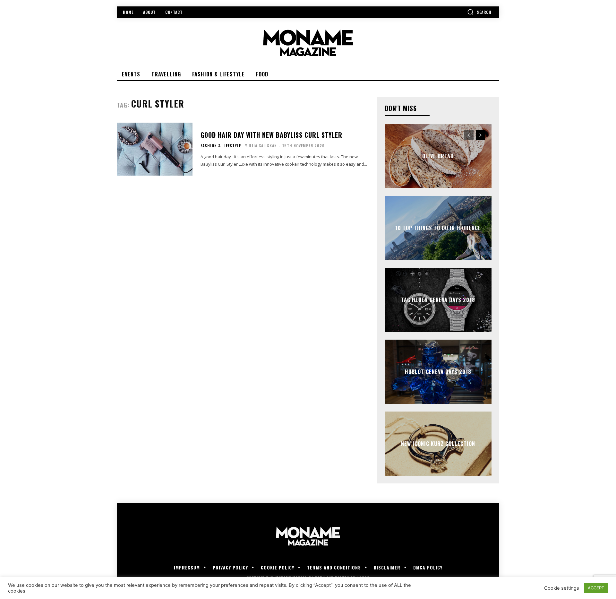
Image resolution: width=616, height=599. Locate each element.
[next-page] (480, 135)
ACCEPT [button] (596, 587)
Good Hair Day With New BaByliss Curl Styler (271, 135)
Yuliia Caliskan (261, 145)
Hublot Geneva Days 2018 (438, 372)
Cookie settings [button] (561, 588)
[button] (479, 12)
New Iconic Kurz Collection (438, 443)
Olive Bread (438, 156)
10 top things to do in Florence (438, 228)
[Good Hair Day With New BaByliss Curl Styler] (155, 149)
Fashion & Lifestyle (221, 146)
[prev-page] (469, 135)
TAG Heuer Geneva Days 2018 (438, 300)
